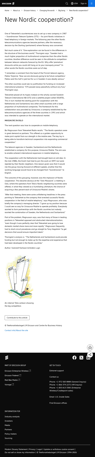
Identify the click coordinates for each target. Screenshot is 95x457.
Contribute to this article (17, 317)
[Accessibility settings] (90, 347)
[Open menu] (91, 3)
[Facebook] (74, 358)
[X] (81, 358)
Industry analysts (12, 416)
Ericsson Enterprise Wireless (17, 371)
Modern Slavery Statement (16, 449)
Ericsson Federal (12, 375)
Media (7, 425)
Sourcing (8, 438)
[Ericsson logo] (8, 3)
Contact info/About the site (16, 330)
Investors (9, 421)
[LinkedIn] (88, 358)
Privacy (32, 449)
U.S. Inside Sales (62, 397)
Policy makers (11, 434)
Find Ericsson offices (58, 403)
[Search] (67, 3)
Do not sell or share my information (20, 452)
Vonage (8, 384)
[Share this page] (90, 355)
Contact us (54, 377)
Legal (39, 449)
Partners (8, 429)
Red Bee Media (11, 380)
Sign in (84, 3)
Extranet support (56, 370)
